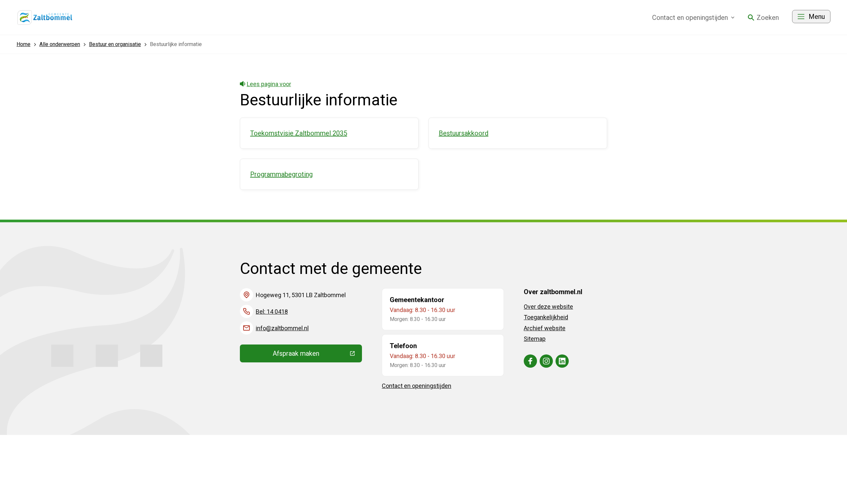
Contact (690, 18)
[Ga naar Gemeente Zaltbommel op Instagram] (546, 361)
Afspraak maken (317, 355)
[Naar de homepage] (45, 17)
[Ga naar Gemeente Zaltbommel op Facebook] (530, 361)
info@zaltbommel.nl (282, 328)
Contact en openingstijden (416, 385)
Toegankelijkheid (546, 317)
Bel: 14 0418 (272, 311)
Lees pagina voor (269, 83)
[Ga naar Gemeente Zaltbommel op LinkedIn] (562, 361)
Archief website (544, 328)
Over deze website (548, 306)
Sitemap (535, 338)
